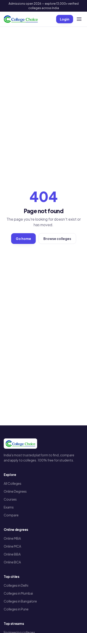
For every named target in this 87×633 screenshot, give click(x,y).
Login (64, 19)
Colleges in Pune (16, 609)
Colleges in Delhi (16, 585)
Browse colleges (57, 238)
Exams (9, 507)
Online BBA (12, 554)
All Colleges (12, 483)
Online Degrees (15, 491)
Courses (10, 499)
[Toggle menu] (79, 19)
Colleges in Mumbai (18, 593)
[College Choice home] (21, 19)
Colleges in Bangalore (20, 601)
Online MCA (12, 546)
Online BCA (12, 562)
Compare (11, 515)
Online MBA (12, 538)
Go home (23, 238)
